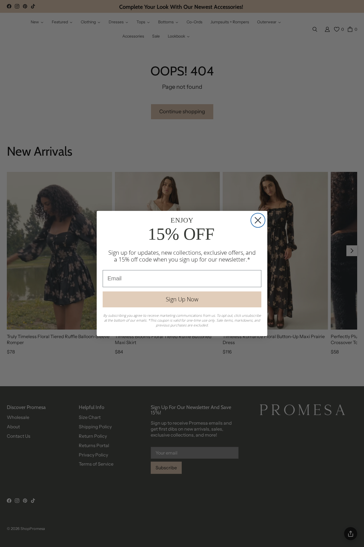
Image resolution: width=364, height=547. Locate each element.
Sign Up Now (182, 299)
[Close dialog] (258, 220)
